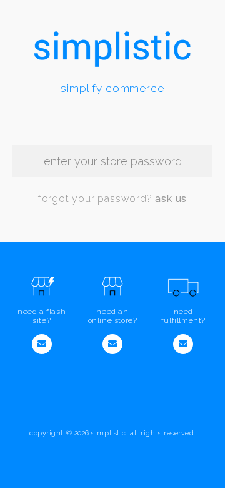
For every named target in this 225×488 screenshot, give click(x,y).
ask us (171, 199)
